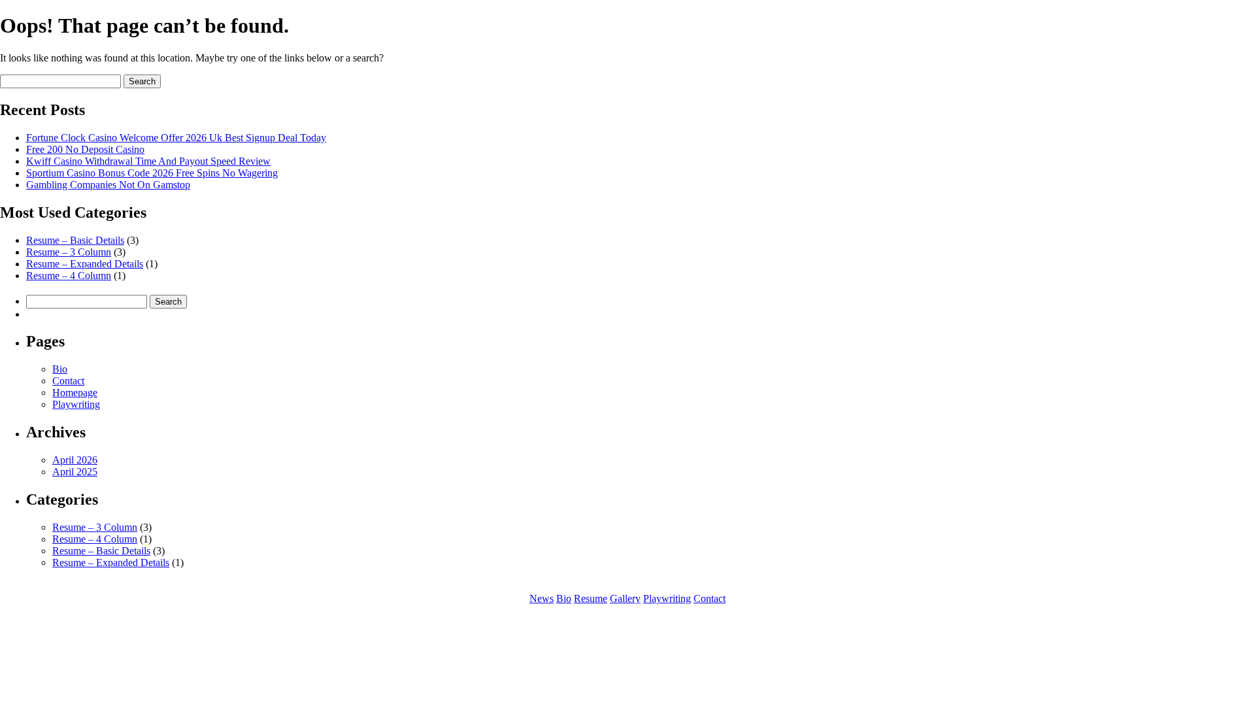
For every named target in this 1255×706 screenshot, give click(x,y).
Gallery (625, 598)
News (541, 598)
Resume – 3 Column (68, 252)
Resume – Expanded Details (84, 263)
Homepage (74, 392)
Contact (68, 380)
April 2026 (74, 459)
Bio (59, 369)
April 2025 (74, 471)
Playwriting (76, 404)
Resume (590, 598)
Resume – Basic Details (75, 240)
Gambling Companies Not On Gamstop (108, 184)
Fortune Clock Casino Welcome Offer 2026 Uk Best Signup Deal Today (176, 137)
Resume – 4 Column (68, 275)
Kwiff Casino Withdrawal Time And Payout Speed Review (148, 161)
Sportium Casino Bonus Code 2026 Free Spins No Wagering (152, 172)
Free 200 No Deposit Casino (85, 149)
